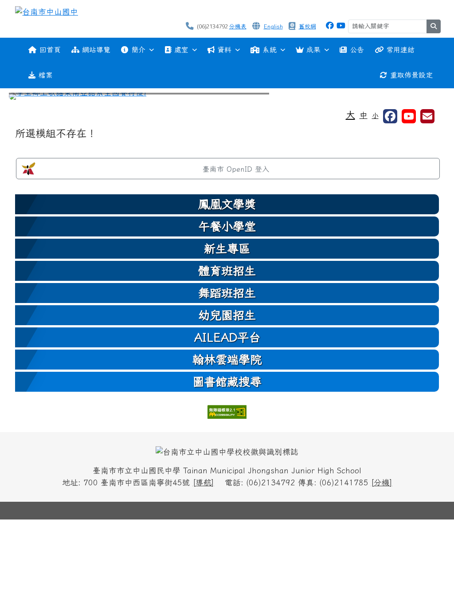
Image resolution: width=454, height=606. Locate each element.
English (273, 26)
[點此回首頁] (227, 96)
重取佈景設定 (411, 75)
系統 (269, 49)
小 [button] (375, 115)
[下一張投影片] (424, 98)
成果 (313, 49)
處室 (181, 49)
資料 (224, 49)
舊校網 (307, 26)
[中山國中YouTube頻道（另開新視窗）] (341, 25)
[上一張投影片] (30, 98)
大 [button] (350, 114)
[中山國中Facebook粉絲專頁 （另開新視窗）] (330, 25)
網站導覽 (96, 49)
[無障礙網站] (227, 411)
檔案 (46, 75)
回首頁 (50, 49)
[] (203, 482)
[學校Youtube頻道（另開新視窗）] (409, 116)
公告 (357, 49)
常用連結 (400, 49)
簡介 (138, 49)
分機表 (238, 26)
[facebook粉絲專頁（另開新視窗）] (390, 116)
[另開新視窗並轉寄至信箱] (427, 116)
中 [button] (364, 115)
